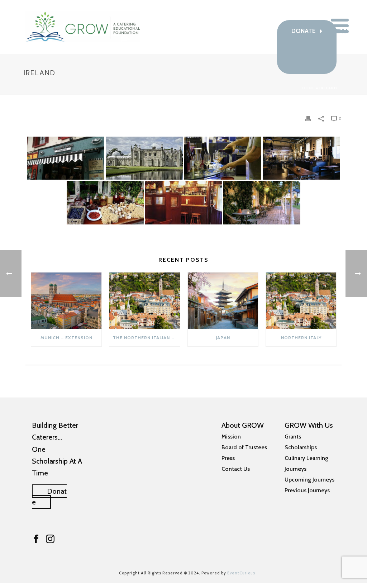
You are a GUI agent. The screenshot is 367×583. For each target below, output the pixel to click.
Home (308, 88)
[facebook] (36, 539)
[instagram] (50, 539)
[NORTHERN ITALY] (301, 300)
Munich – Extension (66, 337)
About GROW (242, 425)
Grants (293, 436)
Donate (49, 496)
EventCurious (241, 572)
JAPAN (223, 337)
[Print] (308, 118)
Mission (231, 436)
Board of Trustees (244, 447)
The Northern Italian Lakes (146, 337)
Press (228, 458)
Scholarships (301, 447)
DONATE (304, 30)
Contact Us (235, 468)
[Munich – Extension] (66, 300)
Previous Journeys (307, 490)
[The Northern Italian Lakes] (144, 300)
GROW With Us (309, 425)
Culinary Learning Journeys (306, 463)
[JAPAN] (223, 300)
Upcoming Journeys (309, 479)
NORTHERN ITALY (301, 337)
